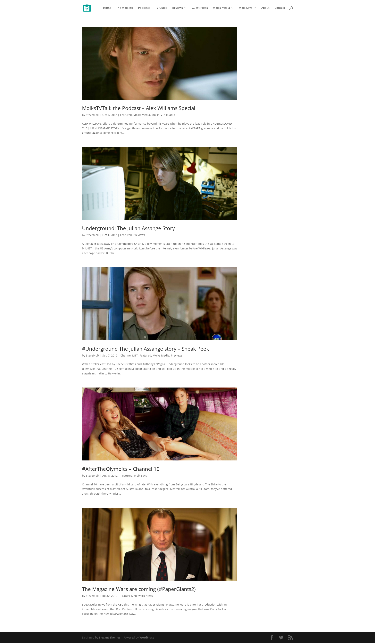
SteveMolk (92, 115)
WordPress (146, 637)
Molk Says (245, 8)
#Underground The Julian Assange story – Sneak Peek (145, 348)
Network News (143, 596)
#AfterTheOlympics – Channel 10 (121, 468)
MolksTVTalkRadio (163, 115)
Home (107, 8)
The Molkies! (124, 8)
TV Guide (161, 8)
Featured (126, 115)
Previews (139, 235)
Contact (280, 8)
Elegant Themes (109, 637)
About (265, 8)
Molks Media (221, 8)
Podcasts (144, 8)
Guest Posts (200, 8)
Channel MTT (129, 355)
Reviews (177, 8)
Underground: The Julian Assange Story (128, 228)
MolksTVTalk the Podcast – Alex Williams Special (138, 108)
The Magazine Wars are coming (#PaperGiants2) (139, 588)
